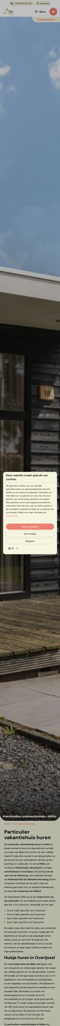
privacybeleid (11, 516)
